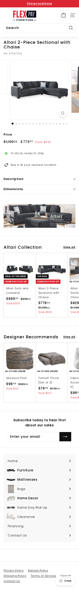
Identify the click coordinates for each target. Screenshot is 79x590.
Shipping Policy (15, 576)
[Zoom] (63, 113)
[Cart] (63, 15)
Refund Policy (38, 570)
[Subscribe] (65, 436)
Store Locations (39, 3)
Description (14, 179)
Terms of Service (43, 576)
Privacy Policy (14, 570)
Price (8, 134)
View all (69, 247)
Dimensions (13, 189)
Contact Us (12, 581)
